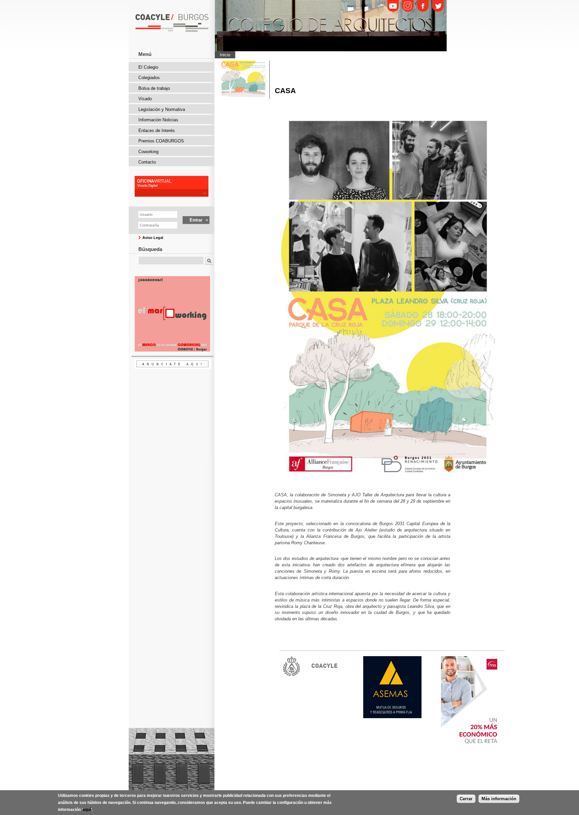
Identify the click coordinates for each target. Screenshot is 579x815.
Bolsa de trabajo (154, 88)
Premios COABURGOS (161, 140)
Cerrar (466, 798)
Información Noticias (158, 119)
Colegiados (149, 77)
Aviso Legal (152, 238)
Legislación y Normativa (161, 109)
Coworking (148, 151)
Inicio (225, 54)
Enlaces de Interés (156, 130)
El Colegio (148, 67)
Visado (145, 98)
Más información (498, 798)
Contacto (147, 162)
